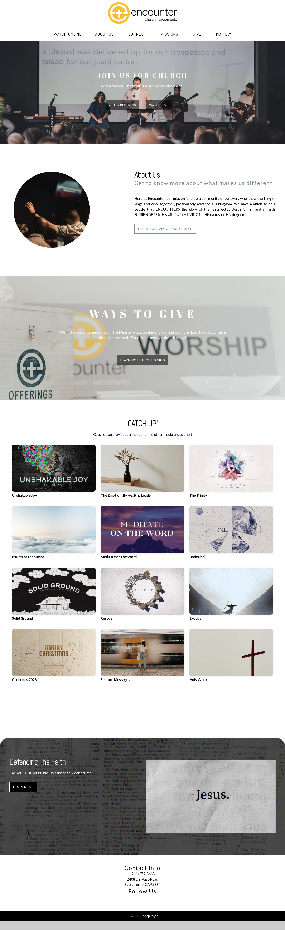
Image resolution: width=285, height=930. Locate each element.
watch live (158, 105)
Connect (137, 34)
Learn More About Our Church (165, 229)
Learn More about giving (142, 360)
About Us (105, 34)
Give (198, 34)
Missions (169, 34)
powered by (142, 916)
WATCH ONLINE (68, 34)
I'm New (223, 34)
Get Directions (122, 105)
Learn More (23, 719)
